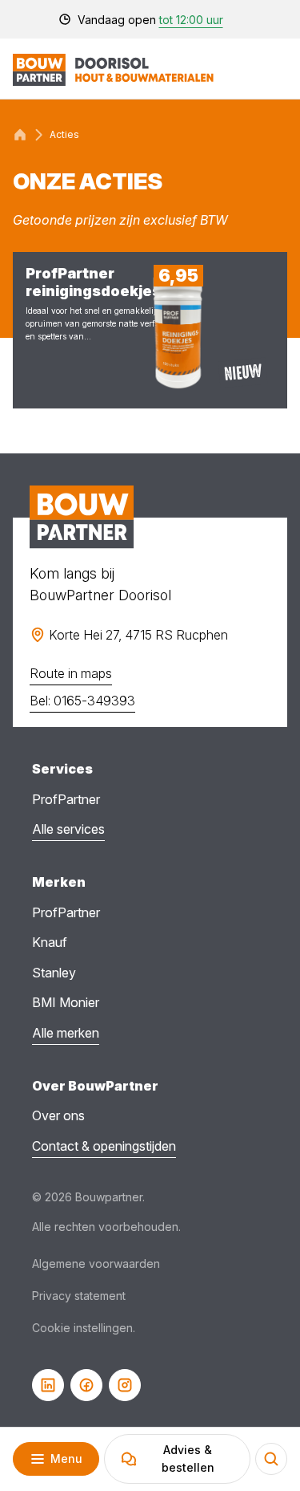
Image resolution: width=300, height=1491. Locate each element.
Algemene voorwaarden (96, 1263)
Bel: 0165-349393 (82, 701)
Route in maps (71, 673)
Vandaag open (150, 19)
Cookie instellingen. (83, 1328)
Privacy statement (79, 1295)
